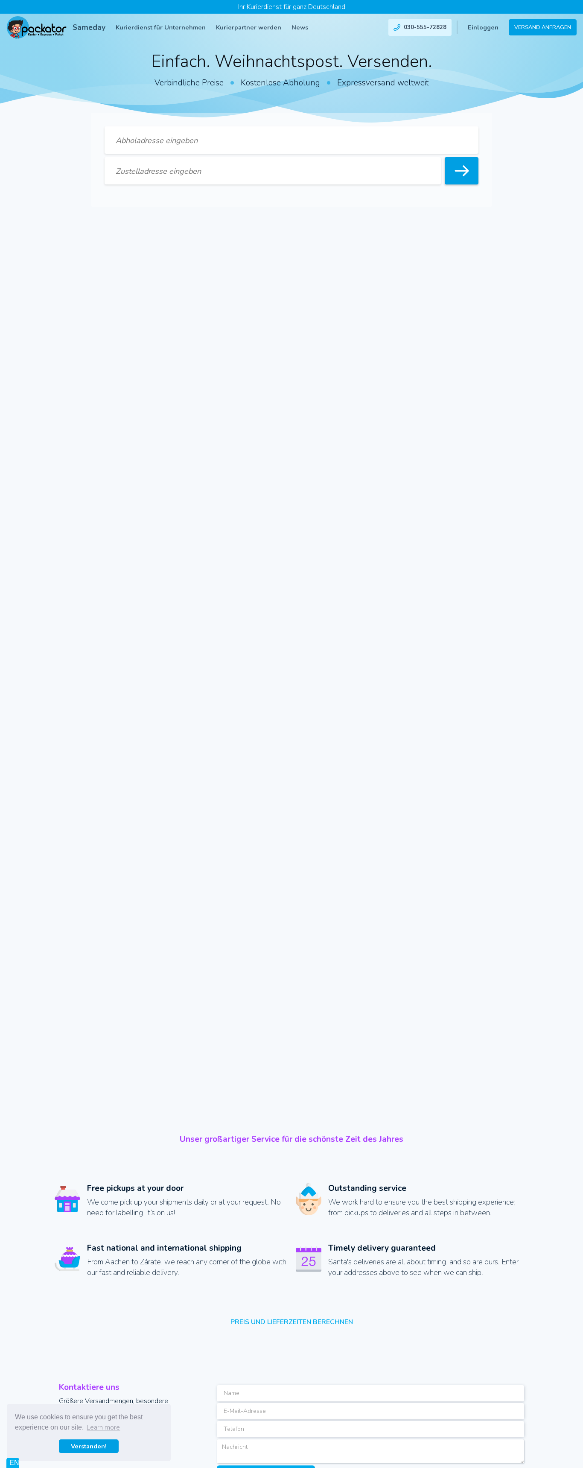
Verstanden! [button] (89, 1446)
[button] (161, 27)
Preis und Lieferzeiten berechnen (291, 1322)
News (300, 27)
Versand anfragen (542, 27)
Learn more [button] (103, 1427)
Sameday (89, 27)
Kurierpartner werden (248, 27)
